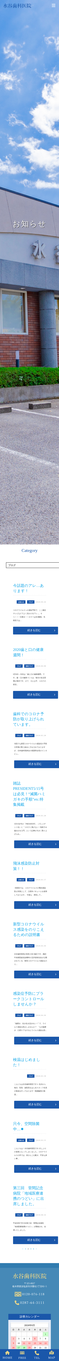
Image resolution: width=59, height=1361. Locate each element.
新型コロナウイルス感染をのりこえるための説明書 (28, 929)
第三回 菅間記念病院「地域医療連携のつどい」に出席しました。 (28, 1196)
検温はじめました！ (26, 1062)
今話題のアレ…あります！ (28, 588)
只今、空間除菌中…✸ (26, 1126)
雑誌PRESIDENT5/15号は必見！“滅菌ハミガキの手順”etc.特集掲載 (29, 794)
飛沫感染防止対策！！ (26, 866)
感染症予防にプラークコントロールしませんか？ (28, 998)
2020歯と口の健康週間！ (28, 652)
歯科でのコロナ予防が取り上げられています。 (28, 719)
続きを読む (34, 630)
